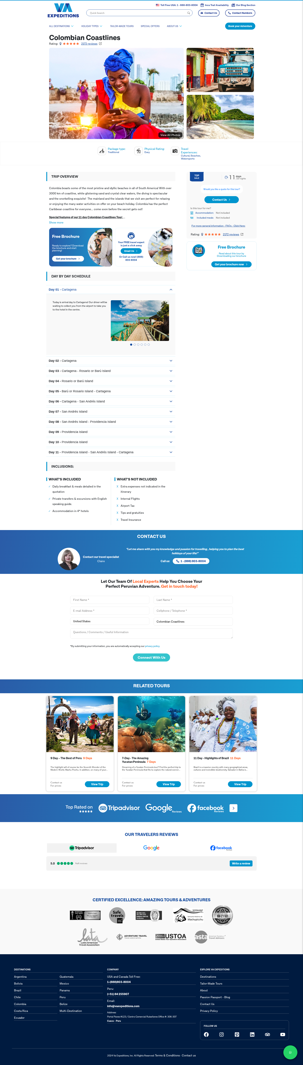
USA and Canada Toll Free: (123, 979)
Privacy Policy (209, 1011)
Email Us (129, 250)
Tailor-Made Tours (122, 26)
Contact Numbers (242, 12)
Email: (123, 1003)
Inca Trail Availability (217, 5)
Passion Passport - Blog (215, 997)
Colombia (20, 1004)
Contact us (189, 1055)
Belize (64, 1004)
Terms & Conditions (167, 1055)
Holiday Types (90, 26)
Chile (17, 997)
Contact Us (210, 12)
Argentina (20, 976)
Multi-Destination (71, 1011)
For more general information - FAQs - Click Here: (218, 225)
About (204, 990)
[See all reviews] (233, 808)
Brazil (17, 990)
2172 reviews (89, 43)
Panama (65, 990)
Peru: (118, 991)
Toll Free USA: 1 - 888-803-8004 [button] (179, 5)
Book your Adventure (240, 26)
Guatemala (66, 976)
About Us (172, 26)
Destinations (208, 976)
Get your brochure (66, 258)
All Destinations (59, 26)
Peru (63, 997)
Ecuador (19, 1017)
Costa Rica (21, 1011)
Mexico (64, 983)
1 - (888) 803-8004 (193, 561)
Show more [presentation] (56, 222)
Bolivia (18, 983)
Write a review (241, 863)
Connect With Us (151, 657)
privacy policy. (152, 646)
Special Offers (150, 26)
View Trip (97, 784)
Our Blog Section (245, 5)
